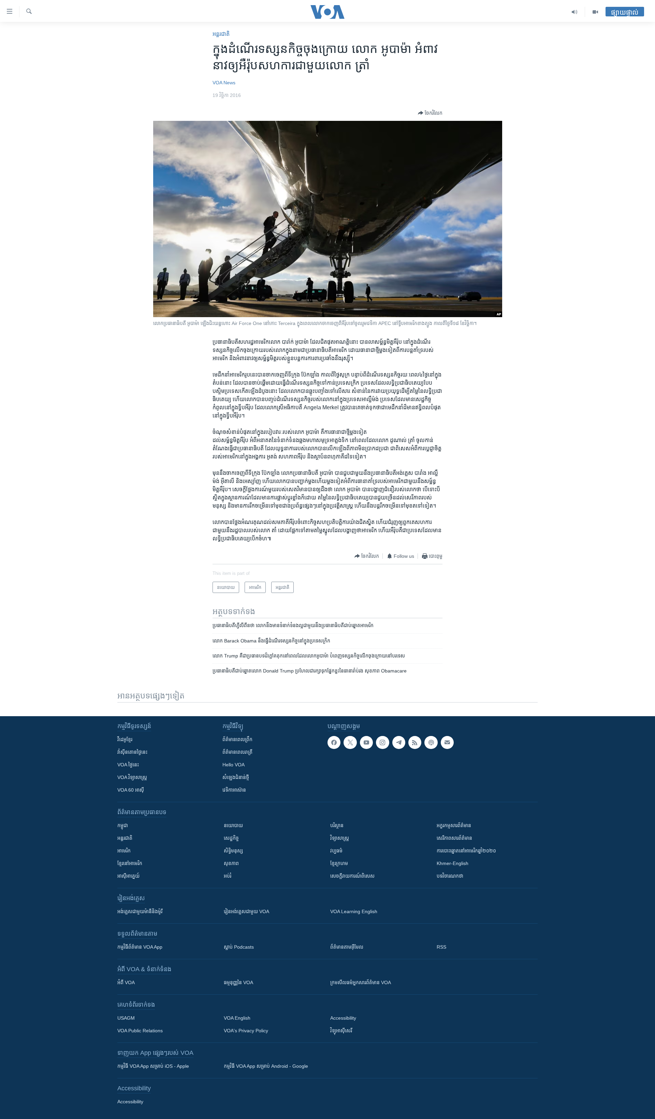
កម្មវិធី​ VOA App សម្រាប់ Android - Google (266, 1066)
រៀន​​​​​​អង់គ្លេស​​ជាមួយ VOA (246, 911)
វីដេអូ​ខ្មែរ (124, 739)
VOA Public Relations (140, 1030)
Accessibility (343, 1018)
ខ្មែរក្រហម (339, 863)
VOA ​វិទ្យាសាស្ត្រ (132, 777)
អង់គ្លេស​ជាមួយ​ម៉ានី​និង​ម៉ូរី (139, 911)
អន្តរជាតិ (221, 34)
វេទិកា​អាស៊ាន (234, 790)
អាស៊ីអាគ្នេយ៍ (128, 876)
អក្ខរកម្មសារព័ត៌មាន (454, 825)
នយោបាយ (233, 825)
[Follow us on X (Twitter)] (350, 742)
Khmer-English (452, 863)
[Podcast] (430, 742)
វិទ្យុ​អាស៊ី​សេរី (341, 1030)
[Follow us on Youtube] (366, 742)
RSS (441, 947)
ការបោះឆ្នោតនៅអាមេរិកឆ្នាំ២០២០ (466, 850)
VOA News (224, 82)
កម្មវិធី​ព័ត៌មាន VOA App (139, 947)
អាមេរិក (124, 850)
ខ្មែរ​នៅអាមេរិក (129, 863)
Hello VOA (233, 764)
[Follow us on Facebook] (334, 742)
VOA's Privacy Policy (246, 1030)
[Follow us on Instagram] (382, 742)
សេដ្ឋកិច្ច (231, 838)
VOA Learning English (353, 911)
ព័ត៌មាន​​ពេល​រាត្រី (237, 752)
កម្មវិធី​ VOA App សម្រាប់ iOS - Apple (153, 1066)
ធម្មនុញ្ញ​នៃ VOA (238, 982)
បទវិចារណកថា (450, 876)
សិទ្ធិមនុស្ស (233, 850)
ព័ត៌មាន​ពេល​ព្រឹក (237, 739)
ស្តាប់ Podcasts (239, 947)
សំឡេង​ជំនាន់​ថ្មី (235, 777)
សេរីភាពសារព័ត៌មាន (454, 838)
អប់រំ (227, 876)
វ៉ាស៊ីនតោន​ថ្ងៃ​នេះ (132, 752)
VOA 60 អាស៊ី (130, 790)
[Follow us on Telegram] (398, 742)
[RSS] (414, 742)
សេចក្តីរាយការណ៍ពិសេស (352, 876)
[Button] (430, 113)
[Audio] (574, 12)
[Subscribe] (447, 742)
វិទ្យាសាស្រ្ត (339, 838)
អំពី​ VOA (126, 982)
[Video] (595, 12)
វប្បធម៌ (336, 850)
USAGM (126, 1018)
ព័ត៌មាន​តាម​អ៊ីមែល (346, 947)
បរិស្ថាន (337, 825)
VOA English (237, 1018)
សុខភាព (231, 863)
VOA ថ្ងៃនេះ (128, 764)
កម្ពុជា (122, 825)
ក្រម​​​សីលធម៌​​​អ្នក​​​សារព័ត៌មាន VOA (360, 982)
